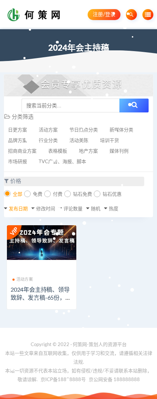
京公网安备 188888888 (114, 379)
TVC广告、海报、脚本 (62, 162)
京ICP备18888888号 (64, 379)
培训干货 (109, 140)
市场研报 (17, 162)
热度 (113, 209)
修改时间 (45, 209)
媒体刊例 (119, 151)
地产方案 (88, 151)
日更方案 (17, 130)
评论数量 (73, 209)
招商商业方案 (22, 151)
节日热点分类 (83, 130)
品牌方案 (17, 140)
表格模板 (57, 151)
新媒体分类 (121, 130)
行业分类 (48, 140)
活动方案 (48, 130)
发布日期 (18, 209)
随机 (95, 209)
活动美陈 (78, 140)
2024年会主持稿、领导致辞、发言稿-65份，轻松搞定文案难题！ (41, 298)
